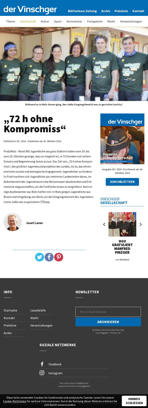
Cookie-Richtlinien (14, 401)
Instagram (55, 373)
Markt (111, 21)
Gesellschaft (28, 21)
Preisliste (121, 11)
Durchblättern (122, 182)
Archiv (105, 11)
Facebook (55, 364)
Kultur (45, 21)
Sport (58, 21)
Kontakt (138, 11)
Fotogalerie (94, 21)
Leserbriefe (38, 310)
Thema (10, 21)
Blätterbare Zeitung (82, 11)
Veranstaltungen (131, 21)
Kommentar (74, 21)
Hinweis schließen (134, 401)
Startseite (10, 310)
